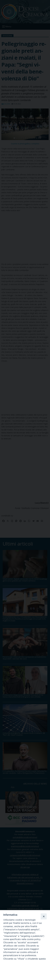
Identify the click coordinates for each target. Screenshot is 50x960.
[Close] (44, 916)
